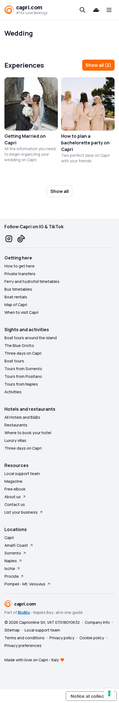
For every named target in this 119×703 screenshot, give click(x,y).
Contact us (14, 504)
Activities (13, 391)
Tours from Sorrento (23, 368)
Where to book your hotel (27, 432)
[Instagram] (8, 238)
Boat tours (14, 361)
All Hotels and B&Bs (22, 417)
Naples (10, 560)
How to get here (19, 266)
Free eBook (14, 489)
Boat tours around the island (30, 337)
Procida (11, 576)
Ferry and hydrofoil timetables (32, 281)
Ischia (9, 568)
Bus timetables (18, 289)
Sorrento (12, 553)
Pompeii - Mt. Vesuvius (24, 584)
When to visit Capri (21, 312)
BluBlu (24, 612)
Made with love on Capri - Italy (31, 659)
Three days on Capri (23, 353)
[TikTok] (21, 238)
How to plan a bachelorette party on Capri (85, 142)
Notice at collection (91, 696)
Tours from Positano (23, 376)
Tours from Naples (21, 384)
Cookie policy (91, 637)
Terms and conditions (24, 637)
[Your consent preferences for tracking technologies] (109, 693)
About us (12, 496)
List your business (21, 512)
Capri (9, 537)
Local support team (22, 473)
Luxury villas (15, 440)
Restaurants (15, 425)
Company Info (97, 622)
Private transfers (19, 273)
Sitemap (12, 630)
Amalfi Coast (16, 545)
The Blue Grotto (19, 345)
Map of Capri (15, 304)
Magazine (13, 481)
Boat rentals (15, 296)
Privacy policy (62, 637)
